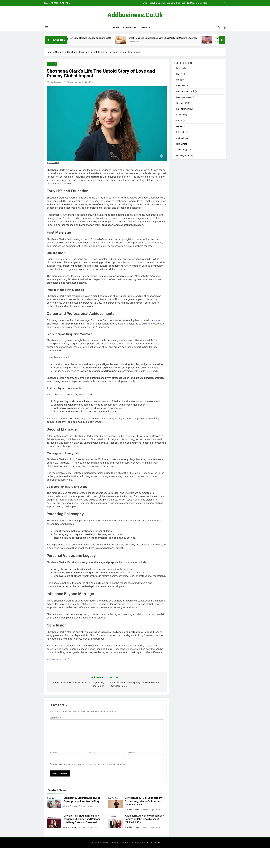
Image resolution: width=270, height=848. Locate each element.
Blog (178, 80)
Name (53, 752)
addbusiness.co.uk (135, 15)
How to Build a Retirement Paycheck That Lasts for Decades (178, 4)
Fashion (180, 114)
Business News (183, 97)
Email (92, 752)
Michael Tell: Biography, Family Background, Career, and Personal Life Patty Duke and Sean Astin (82, 819)
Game (179, 126)
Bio (177, 74)
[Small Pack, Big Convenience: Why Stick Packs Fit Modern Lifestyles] (92, 41)
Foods (179, 120)
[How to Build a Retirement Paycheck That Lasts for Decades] (179, 41)
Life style (180, 132)
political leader (183, 138)
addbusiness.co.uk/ (58, 659)
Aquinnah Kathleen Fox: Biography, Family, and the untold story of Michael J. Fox (144, 819)
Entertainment (183, 109)
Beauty (179, 68)
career (157, 320)
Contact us (129, 27)
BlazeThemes (153, 842)
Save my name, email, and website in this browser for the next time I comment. (90, 764)
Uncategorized (183, 155)
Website (132, 752)
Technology (181, 149)
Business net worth (185, 91)
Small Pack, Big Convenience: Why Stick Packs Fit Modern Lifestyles (135, 38)
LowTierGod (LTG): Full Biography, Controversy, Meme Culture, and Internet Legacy (144, 801)
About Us (145, 27)
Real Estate (181, 144)
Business (180, 85)
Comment (55, 717)
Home (116, 27)
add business (55, 81)
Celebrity (52, 64)
